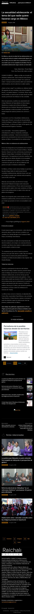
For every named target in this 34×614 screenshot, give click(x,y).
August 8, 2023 (25, 222)
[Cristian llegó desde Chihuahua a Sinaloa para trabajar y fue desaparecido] (29, 403)
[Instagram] (14, 539)
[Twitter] (14, 542)
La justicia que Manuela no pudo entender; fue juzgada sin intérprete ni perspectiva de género (13, 380)
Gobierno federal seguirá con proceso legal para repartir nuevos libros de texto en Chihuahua (25, 427)
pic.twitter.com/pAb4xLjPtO (11, 217)
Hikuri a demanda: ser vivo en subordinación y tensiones (9, 426)
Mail (28, 539)
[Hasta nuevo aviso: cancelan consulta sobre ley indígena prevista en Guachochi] (29, 396)
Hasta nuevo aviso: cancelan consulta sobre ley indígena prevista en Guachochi (13, 395)
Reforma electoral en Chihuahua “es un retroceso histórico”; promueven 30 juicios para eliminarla (13, 387)
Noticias (4, 22)
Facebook (9, 539)
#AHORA (5, 207)
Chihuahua (5, 465)
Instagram (19, 539)
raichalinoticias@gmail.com (9, 602)
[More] (25, 363)
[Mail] (25, 539)
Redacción (7, 52)
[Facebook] (4, 539)
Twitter (19, 542)
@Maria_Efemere (14, 216)
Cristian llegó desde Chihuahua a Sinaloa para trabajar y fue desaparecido (13, 403)
